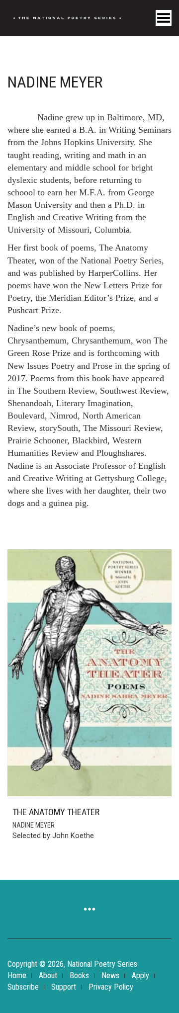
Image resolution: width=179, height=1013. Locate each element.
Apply (140, 975)
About (48, 975)
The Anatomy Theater (55, 812)
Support (63, 987)
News (110, 975)
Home (16, 975)
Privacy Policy (111, 987)
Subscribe (23, 987)
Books (79, 975)
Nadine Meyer (33, 825)
